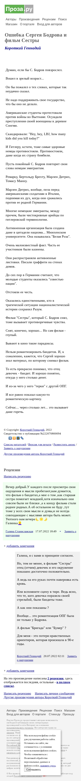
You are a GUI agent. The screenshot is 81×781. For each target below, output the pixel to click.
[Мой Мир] (18, 438)
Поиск (62, 19)
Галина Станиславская (19, 531)
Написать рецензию (17, 476)
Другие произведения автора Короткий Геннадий (34, 453)
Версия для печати (39, 444)
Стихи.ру (54, 714)
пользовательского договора (20, 728)
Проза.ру (68, 714)
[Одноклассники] (14, 438)
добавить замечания (20, 546)
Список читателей (15, 444)
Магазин (11, 24)
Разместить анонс (64, 444)
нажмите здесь (48, 765)
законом (10, 733)
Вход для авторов (49, 24)
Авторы (11, 19)
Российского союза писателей (27, 776)
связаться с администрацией (20, 753)
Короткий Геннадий (23, 48)
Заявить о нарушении (17, 448)
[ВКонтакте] (10, 438)
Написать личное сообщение (55, 693)
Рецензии (49, 19)
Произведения (29, 19)
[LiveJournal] (22, 438)
